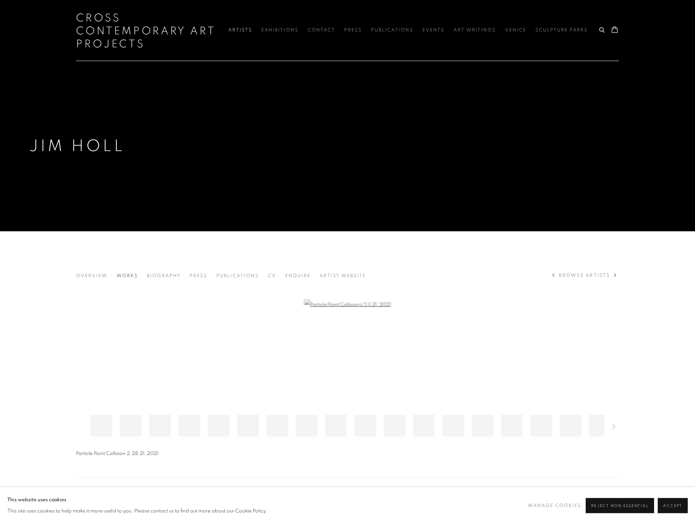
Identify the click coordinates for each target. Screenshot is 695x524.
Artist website (343, 276)
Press (353, 30)
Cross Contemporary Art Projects (146, 31)
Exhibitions (280, 30)
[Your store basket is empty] (614, 30)
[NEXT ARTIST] (615, 276)
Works (127, 276)
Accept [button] (672, 506)
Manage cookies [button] (554, 505)
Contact (321, 30)
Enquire (298, 276)
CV (272, 276)
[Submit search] (602, 29)
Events (433, 30)
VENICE (515, 30)
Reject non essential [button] (620, 506)
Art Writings (475, 30)
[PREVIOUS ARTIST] (553, 276)
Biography (164, 276)
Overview (92, 276)
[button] (101, 426)
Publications (392, 30)
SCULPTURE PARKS (561, 30)
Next (614, 428)
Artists (240, 30)
